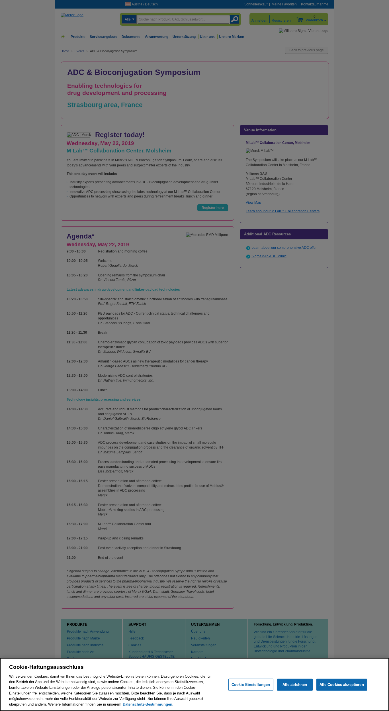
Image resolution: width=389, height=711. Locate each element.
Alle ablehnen (294, 685)
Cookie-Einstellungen (251, 685)
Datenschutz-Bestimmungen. (148, 704)
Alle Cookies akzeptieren (342, 685)
